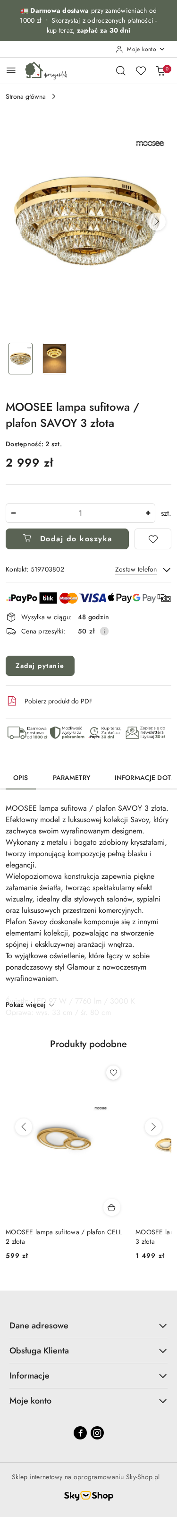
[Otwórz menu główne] (11, 70)
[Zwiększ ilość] (148, 513)
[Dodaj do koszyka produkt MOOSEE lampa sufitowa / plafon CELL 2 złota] (111, 1207)
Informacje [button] (29, 1376)
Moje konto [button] (30, 1401)
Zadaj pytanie (40, 665)
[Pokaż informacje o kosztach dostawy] (104, 631)
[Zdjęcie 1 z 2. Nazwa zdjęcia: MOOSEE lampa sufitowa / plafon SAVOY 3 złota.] (21, 358)
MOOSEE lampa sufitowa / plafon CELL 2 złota (64, 1236)
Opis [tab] (20, 777)
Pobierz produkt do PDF (59, 701)
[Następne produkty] (153, 1127)
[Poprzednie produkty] (23, 1127)
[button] (156, 221)
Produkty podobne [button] (88, 1044)
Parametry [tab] (71, 777)
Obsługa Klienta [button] (39, 1350)
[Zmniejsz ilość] (13, 513)
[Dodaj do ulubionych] (153, 539)
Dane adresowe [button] (38, 1325)
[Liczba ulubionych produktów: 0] (140, 70)
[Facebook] (80, 1432)
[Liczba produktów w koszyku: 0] (160, 70)
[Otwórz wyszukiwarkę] (121, 70)
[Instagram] (97, 1432)
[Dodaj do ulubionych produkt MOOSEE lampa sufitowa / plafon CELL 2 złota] (113, 1073)
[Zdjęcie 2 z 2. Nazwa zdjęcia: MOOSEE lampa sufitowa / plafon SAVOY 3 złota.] (55, 358)
